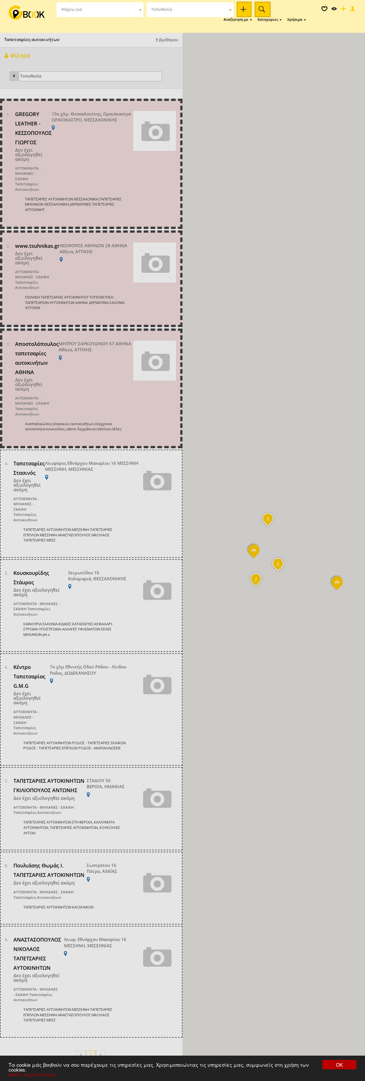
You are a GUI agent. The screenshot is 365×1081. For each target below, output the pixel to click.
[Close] (351, 10)
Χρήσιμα (295, 19)
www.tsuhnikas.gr (37, 245)
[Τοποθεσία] (14, 76)
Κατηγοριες (268, 19)
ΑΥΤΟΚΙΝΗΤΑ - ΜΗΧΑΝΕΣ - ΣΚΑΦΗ (27, 173)
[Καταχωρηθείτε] (342, 10)
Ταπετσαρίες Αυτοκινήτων (27, 186)
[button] (337, 586)
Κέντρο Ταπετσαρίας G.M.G (29, 676)
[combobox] (99, 9)
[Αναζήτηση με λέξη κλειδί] (244, 9)
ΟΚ (339, 1064)
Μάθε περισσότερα (32, 1074)
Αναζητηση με (236, 19)
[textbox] (99, 9)
